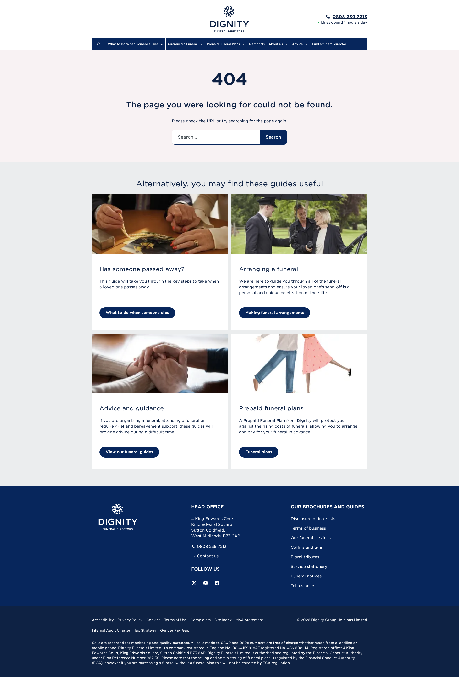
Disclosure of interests (313, 518)
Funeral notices (306, 576)
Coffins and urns (307, 547)
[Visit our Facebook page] (217, 583)
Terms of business (308, 528)
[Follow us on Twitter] (194, 583)
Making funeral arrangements (274, 312)
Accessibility (103, 620)
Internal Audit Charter (111, 630)
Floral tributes (305, 557)
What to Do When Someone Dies (133, 44)
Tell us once (302, 585)
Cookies (153, 620)
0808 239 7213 (211, 546)
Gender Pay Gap (174, 630)
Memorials (257, 44)
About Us (276, 44)
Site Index (223, 620)
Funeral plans (258, 452)
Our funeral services (311, 538)
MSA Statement (249, 620)
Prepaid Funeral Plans (223, 44)
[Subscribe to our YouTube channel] (205, 583)
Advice (297, 44)
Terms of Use (175, 620)
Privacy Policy (130, 620)
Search (273, 137)
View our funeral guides (129, 452)
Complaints (201, 620)
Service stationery (309, 566)
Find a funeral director (329, 44)
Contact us (208, 556)
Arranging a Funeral (183, 44)
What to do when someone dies (137, 312)
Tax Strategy (145, 630)
